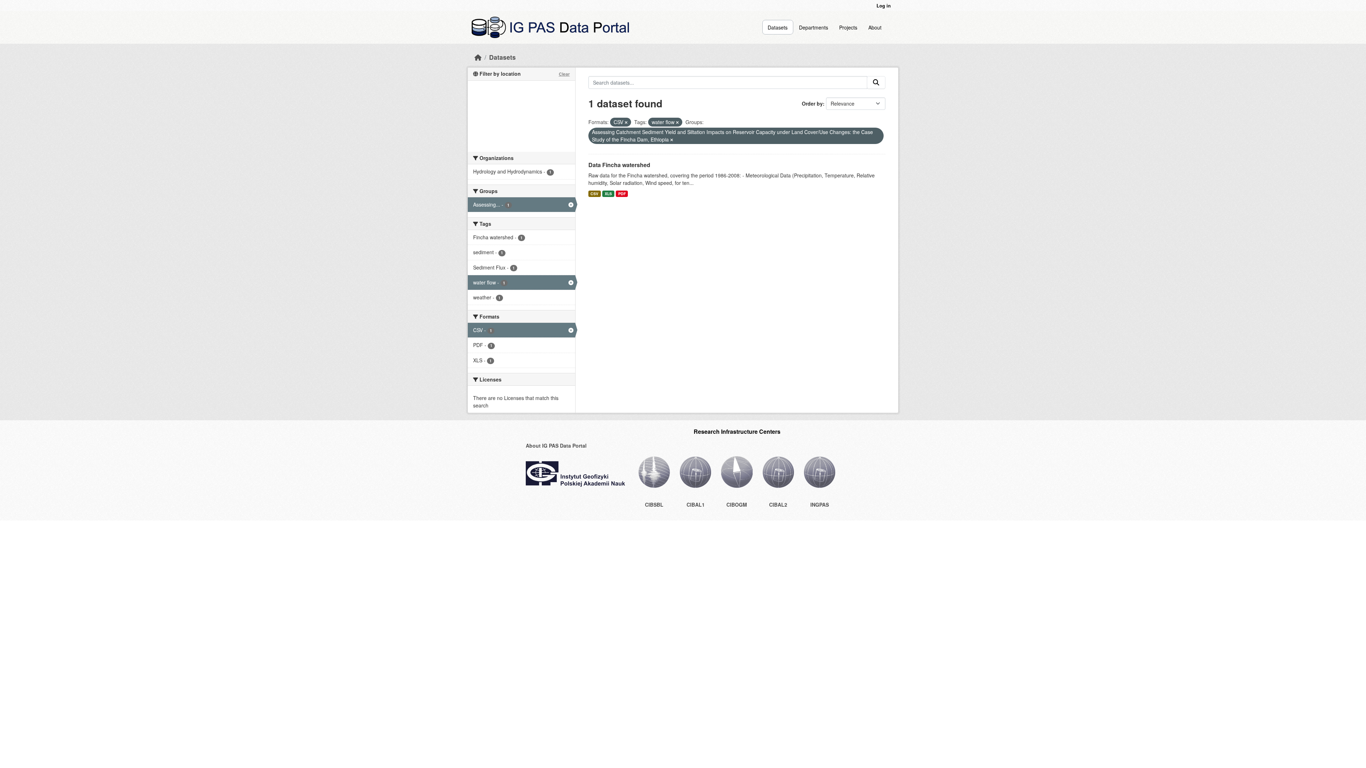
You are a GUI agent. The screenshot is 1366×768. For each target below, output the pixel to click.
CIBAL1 (696, 504)
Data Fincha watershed (619, 165)
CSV (594, 193)
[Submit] (876, 82)
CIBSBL (654, 504)
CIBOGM (736, 504)
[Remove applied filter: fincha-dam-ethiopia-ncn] (671, 140)
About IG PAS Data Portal (556, 445)
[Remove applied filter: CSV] (626, 122)
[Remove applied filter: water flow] (677, 122)
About (874, 27)
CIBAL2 (778, 504)
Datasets (778, 27)
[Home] (478, 57)
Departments (813, 27)
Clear (564, 74)
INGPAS (819, 504)
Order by (812, 103)
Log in (884, 5)
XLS (608, 193)
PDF (622, 193)
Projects (848, 27)
